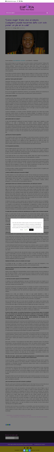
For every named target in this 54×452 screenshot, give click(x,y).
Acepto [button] (31, 229)
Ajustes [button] (26, 229)
